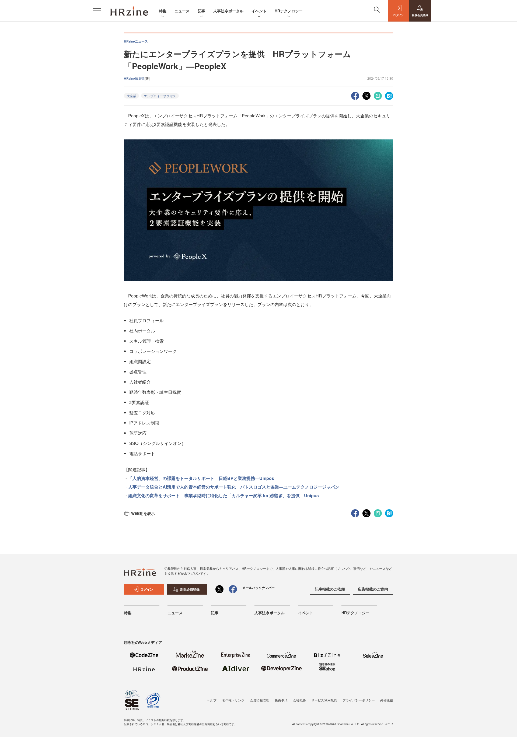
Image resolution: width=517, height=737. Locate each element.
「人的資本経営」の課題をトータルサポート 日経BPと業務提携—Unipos (201, 478)
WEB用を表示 (143, 513)
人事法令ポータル (228, 10)
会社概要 (299, 700)
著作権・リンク (233, 700)
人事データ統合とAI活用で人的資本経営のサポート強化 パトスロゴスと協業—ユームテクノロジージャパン (233, 487)
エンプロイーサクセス (160, 95)
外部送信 (386, 700)
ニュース (182, 10)
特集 (162, 10)
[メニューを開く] (97, 11)
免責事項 (281, 700)
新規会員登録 (190, 589)
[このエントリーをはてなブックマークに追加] (389, 95)
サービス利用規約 (324, 700)
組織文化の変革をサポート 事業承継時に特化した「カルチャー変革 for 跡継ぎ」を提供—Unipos (223, 495)
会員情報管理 (259, 700)
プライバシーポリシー (359, 700)
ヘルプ (211, 700)
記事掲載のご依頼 (330, 589)
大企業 (131, 95)
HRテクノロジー (289, 10)
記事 (201, 10)
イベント (259, 10)
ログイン (146, 589)
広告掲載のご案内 (373, 589)
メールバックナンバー (258, 587)
